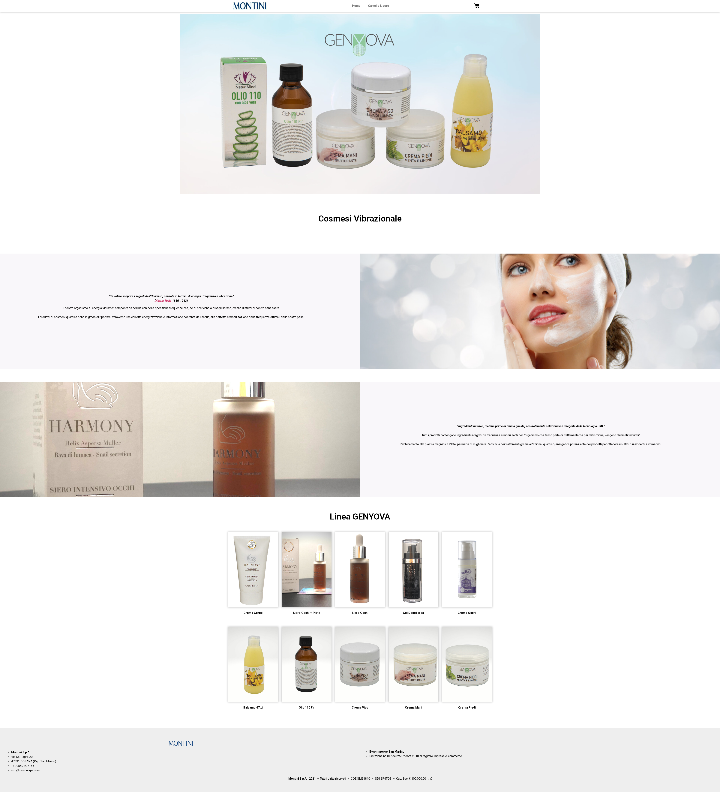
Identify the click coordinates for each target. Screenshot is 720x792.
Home (356, 6)
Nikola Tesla (163, 301)
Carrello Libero (378, 6)
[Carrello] (477, 6)
